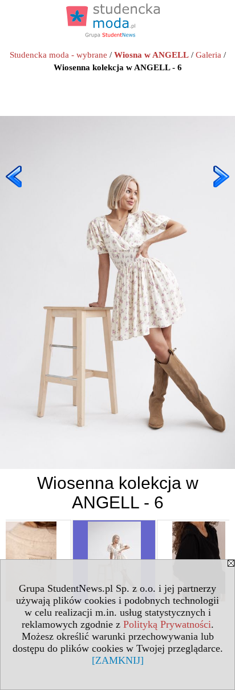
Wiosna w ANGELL (151, 54)
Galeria (208, 54)
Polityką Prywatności (167, 624)
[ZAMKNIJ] (118, 660)
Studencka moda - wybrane (58, 54)
